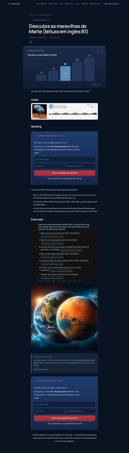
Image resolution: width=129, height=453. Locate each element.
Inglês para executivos (111, 4)
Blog (61, 4)
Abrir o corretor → (42, 369)
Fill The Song (67, 435)
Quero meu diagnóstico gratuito (65, 173)
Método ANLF (53, 4)
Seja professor (95, 4)
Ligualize (14, 4)
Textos (36, 15)
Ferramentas (69, 4)
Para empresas (42, 4)
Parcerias (85, 4)
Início (30, 15)
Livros (78, 4)
